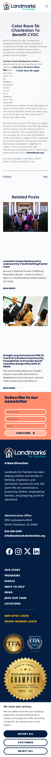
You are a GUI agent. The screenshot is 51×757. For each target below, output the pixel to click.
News (9, 592)
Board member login (21, 621)
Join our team (16, 598)
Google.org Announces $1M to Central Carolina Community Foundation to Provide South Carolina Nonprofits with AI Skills (23, 361)
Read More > (9, 288)
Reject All (25, 751)
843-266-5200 (13, 531)
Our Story (12, 569)
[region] (25, 729)
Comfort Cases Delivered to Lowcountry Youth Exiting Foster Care (25, 264)
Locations (13, 603)
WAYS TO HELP (15, 586)
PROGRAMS (12, 575)
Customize (25, 742)
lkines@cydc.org (35, 152)
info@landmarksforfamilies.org (25, 535)
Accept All (25, 734)
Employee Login (17, 615)
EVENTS (10, 581)
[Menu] (46, 6)
